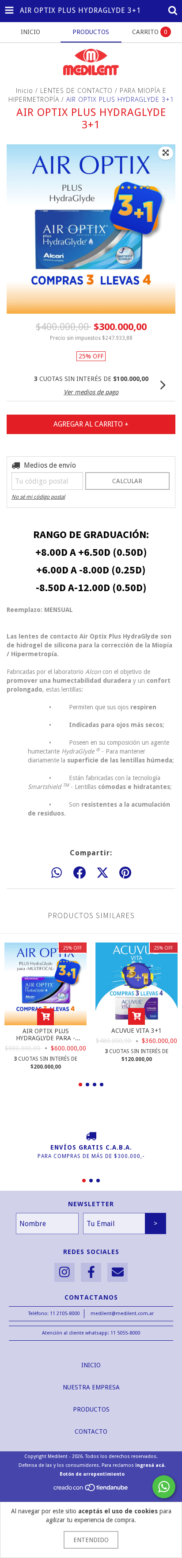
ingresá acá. (150, 1465)
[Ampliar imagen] (165, 153)
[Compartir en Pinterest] (125, 873)
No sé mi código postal (38, 497)
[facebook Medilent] (91, 1272)
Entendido (91, 1539)
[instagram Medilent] (64, 1272)
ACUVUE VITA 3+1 (136, 1030)
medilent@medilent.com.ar (122, 1313)
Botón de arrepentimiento (92, 1474)
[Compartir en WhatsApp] (56, 873)
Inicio (24, 90)
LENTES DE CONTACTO (76, 90)
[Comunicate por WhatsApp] (163, 1486)
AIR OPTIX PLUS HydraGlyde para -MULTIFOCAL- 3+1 (45, 1034)
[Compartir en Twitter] (102, 873)
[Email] (117, 1272)
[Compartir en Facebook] (79, 873)
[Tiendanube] (91, 1490)
